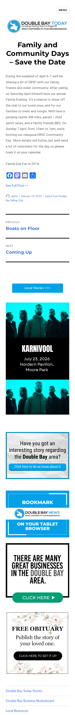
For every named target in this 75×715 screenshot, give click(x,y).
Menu (63, 9)
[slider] (41, 411)
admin (14, 196)
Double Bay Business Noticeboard (30, 701)
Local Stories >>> (38, 288)
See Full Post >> (17, 185)
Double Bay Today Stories (24, 691)
